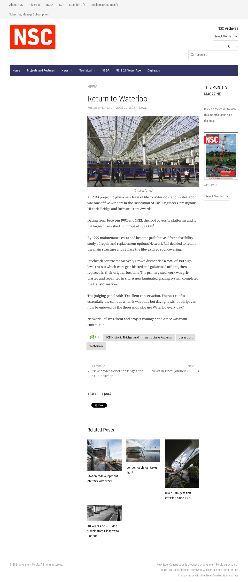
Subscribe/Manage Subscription (28, 14)
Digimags (153, 70)
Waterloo (96, 346)
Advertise (34, 5)
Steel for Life (77, 5)
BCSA (49, 5)
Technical (85, 70)
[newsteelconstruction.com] (32, 37)
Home (16, 70)
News (65, 70)
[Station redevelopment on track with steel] (104, 455)
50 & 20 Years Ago (128, 70)
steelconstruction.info (104, 5)
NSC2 (131, 108)
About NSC (16, 5)
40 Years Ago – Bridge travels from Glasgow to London (103, 531)
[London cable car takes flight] (143, 450)
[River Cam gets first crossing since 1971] (182, 463)
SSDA (105, 70)
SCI (61, 5)
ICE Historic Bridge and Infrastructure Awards (139, 337)
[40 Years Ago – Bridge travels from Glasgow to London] (104, 513)
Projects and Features (41, 70)
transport (186, 337)
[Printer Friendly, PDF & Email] (95, 336)
